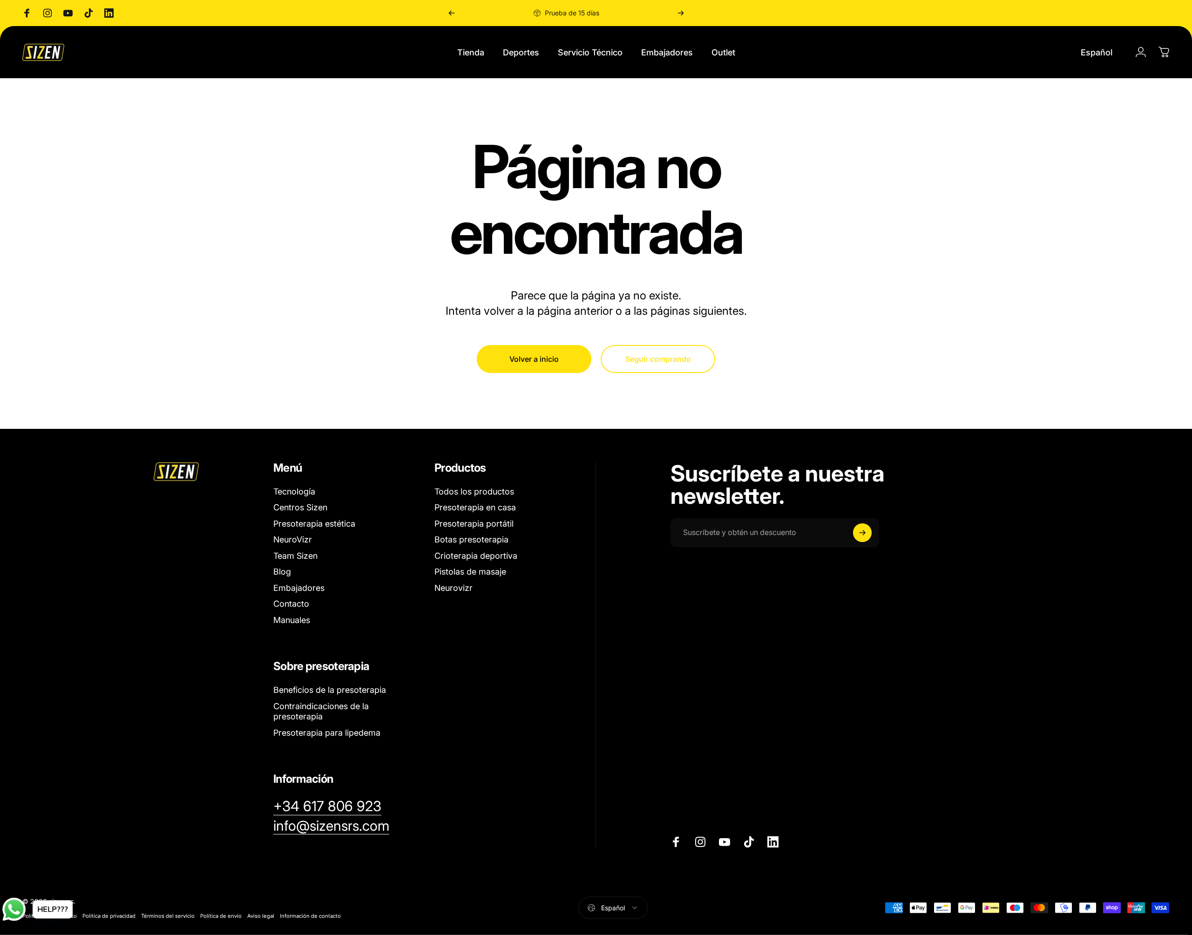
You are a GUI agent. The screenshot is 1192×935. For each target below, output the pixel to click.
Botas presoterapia (471, 539)
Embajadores (299, 588)
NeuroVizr (292, 539)
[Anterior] (451, 13)
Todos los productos (474, 491)
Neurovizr (453, 588)
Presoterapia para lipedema (326, 733)
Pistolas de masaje (470, 571)
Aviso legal (260, 915)
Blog (282, 571)
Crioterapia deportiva (475, 556)
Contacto (291, 604)
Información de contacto (310, 915)
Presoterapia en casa (475, 507)
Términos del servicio (168, 915)
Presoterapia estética (314, 523)
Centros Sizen (300, 507)
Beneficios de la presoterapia (329, 690)
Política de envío (221, 915)
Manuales (291, 620)
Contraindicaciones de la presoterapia (321, 711)
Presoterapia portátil (474, 523)
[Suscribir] (862, 532)
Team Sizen (295, 556)
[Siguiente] (680, 13)
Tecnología (294, 491)
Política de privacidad (108, 915)
